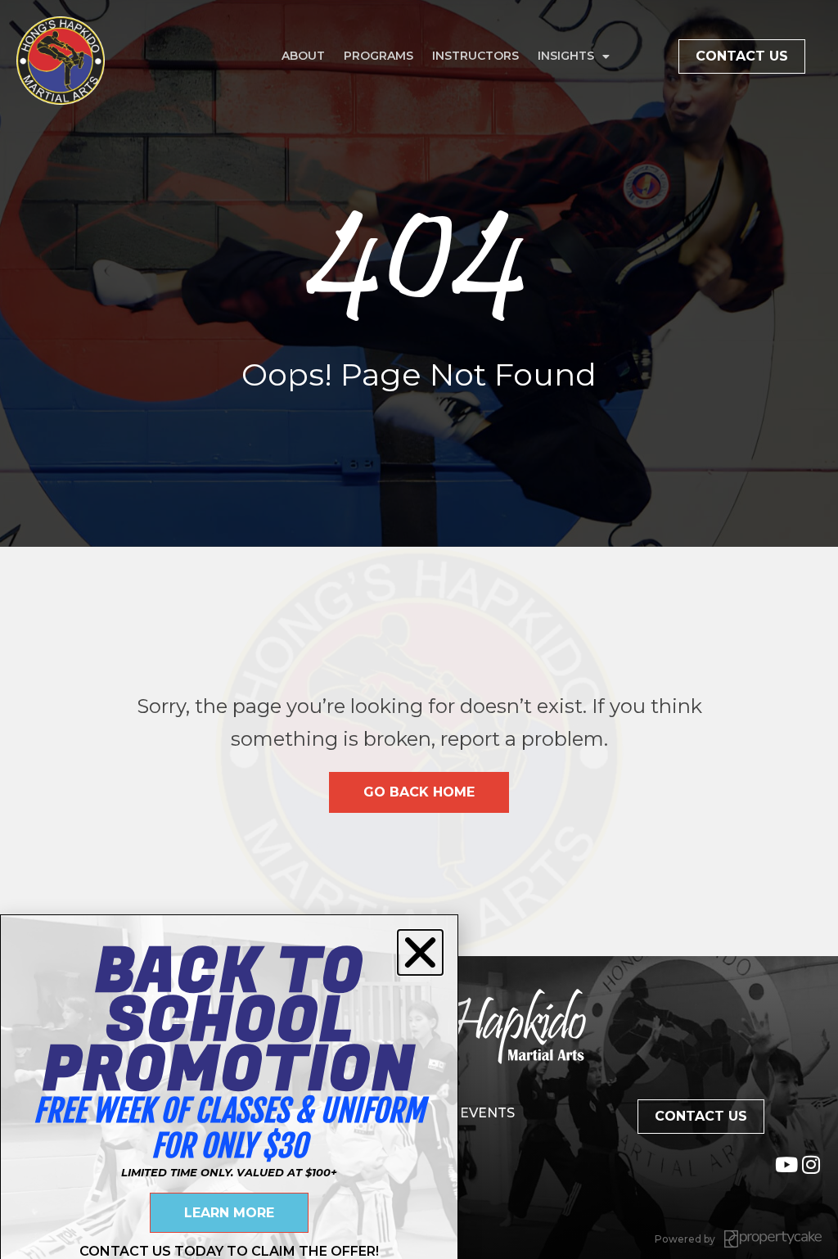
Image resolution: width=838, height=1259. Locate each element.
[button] (420, 952)
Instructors (475, 55)
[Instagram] (811, 1164)
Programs (378, 55)
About (303, 55)
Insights (566, 55)
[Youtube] (787, 1164)
